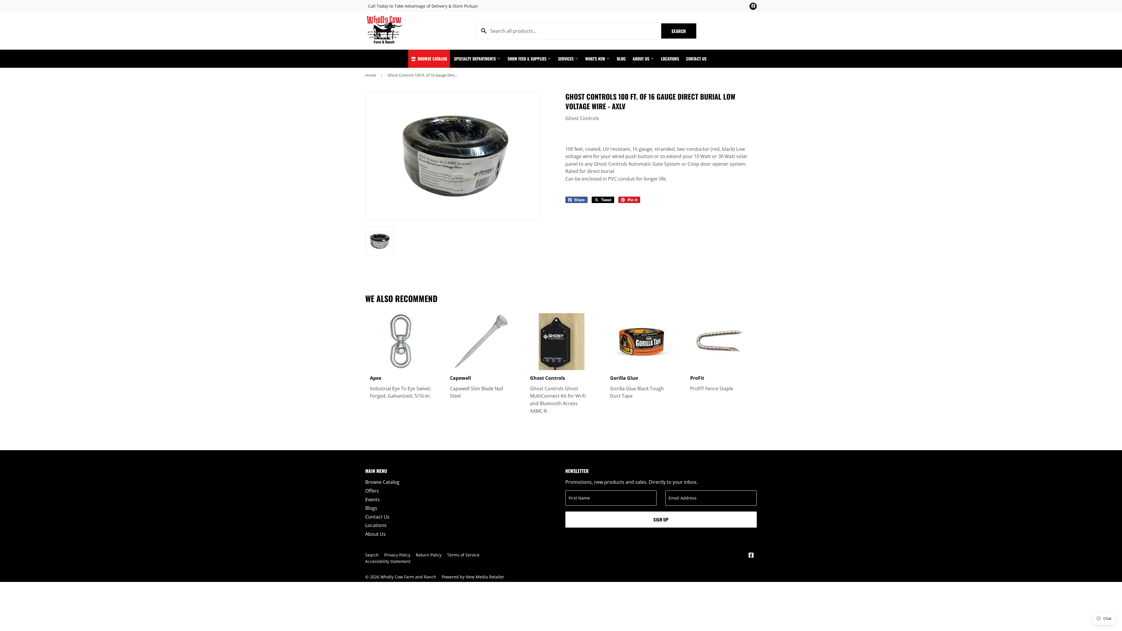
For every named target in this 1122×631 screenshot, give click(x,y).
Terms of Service (463, 555)
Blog (621, 59)
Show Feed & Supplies (528, 59)
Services (566, 59)
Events (372, 499)
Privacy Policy (397, 555)
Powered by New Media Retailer (473, 577)
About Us (641, 59)
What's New (595, 59)
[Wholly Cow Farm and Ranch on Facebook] (751, 555)
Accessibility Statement (388, 561)
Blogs (371, 508)
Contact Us (696, 59)
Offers (372, 491)
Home (370, 75)
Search (683, 31)
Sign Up (661, 519)
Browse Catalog (431, 59)
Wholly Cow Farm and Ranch (408, 577)
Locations (670, 59)
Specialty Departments (475, 59)
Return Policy (428, 555)
